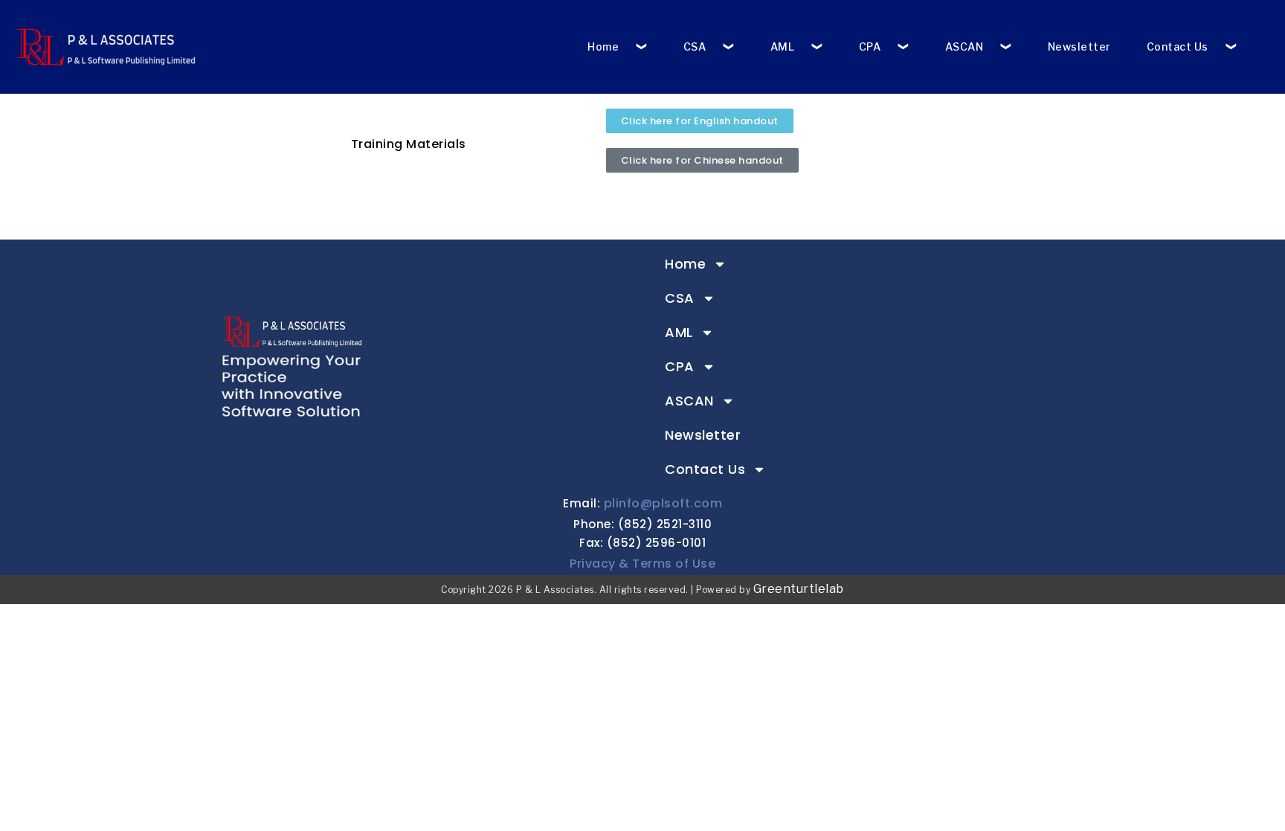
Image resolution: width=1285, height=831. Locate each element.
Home (603, 46)
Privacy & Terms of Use (642, 563)
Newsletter (1079, 46)
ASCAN (964, 46)
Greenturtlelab (798, 589)
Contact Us (1177, 46)
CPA (870, 46)
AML (782, 46)
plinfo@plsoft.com (663, 503)
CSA (694, 46)
